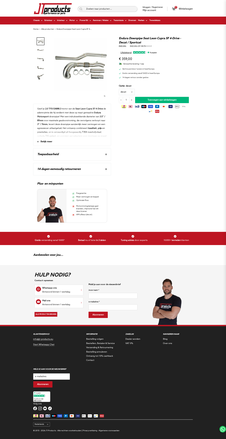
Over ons (167, 343)
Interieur (61, 20)
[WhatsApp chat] (222, 429)
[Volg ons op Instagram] (40, 408)
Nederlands (39, 424)
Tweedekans (154, 20)
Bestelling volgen (94, 339)
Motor (72, 20)
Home (36, 29)
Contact (90, 360)
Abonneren (98, 315)
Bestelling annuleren (96, 352)
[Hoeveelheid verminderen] (121, 100)
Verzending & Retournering (99, 347)
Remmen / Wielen (101, 20)
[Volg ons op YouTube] (45, 408)
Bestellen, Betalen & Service (100, 343)
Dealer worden (132, 339)
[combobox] (110, 9)
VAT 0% (129, 343)
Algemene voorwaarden (109, 431)
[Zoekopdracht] (81, 9)
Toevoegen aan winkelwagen (162, 100)
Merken (141, 20)
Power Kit (84, 20)
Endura (122, 46)
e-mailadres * (94, 302)
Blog (165, 339)
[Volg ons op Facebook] (35, 408)
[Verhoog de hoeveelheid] (131, 100)
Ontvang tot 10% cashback (99, 356)
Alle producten (47, 29)
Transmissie (118, 20)
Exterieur (48, 20)
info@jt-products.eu (43, 339)
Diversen (132, 20)
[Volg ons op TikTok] (50, 408)
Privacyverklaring (90, 431)
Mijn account (149, 10)
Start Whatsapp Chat (43, 344)
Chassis (36, 20)
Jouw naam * (94, 290)
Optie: (125, 86)
